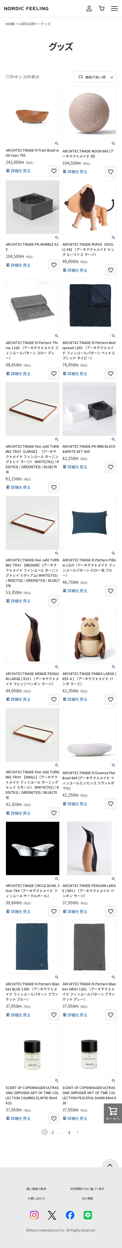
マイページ (89, 8)
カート (101, 8)
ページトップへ (110, 1163)
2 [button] (53, 1132)
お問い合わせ (36, 1198)
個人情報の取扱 (36, 1189)
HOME (10, 23)
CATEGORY (27, 23)
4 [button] (69, 1132)
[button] (77, 1132)
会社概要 (87, 1198)
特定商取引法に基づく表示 (87, 1189)
